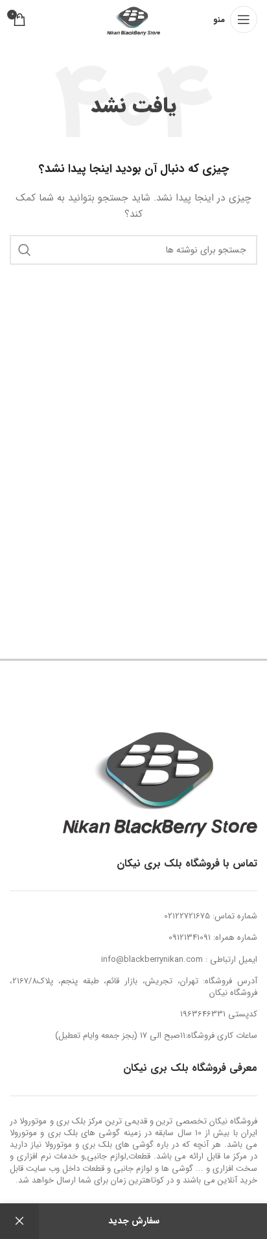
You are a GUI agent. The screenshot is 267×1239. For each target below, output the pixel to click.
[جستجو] (25, 250)
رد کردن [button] (19, 1221)
